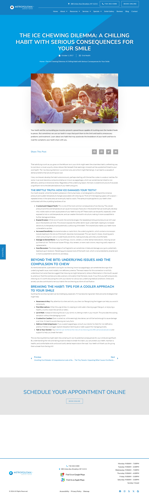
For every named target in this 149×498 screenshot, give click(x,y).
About (62, 11)
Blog (127, 11)
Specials (96, 11)
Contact (134, 11)
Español (3, 252)
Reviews (120, 11)
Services (85, 11)
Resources (74, 11)
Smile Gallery (109, 11)
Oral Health (86, 55)
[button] (94, 151)
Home (55, 11)
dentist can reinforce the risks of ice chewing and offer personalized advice (83, 330)
